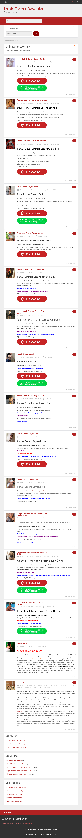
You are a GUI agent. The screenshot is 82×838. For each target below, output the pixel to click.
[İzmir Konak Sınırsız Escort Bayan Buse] (10, 319)
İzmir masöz (20, 365)
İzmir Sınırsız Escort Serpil (14, 794)
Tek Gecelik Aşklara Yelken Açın (17, 744)
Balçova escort (33, 685)
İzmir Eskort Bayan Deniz (14, 760)
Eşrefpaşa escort (30, 244)
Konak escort (29, 62)
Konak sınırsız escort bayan (39, 281)
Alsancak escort (24, 189)
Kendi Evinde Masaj (25, 354)
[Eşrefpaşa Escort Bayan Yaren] (10, 241)
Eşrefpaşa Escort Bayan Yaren (30, 233)
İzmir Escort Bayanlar (24, 8)
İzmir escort (23, 62)
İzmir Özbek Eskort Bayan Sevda (31, 59)
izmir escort (20, 711)
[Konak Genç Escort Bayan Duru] (10, 403)
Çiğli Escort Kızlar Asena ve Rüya (17, 787)
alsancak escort (31, 834)
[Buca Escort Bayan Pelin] (10, 194)
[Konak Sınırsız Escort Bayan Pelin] (10, 277)
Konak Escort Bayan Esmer (28, 434)
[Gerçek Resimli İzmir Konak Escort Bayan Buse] (10, 521)
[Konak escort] (10, 651)
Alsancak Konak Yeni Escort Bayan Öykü (32, 553)
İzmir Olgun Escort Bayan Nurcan (16, 764)
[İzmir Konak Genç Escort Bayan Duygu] (10, 610)
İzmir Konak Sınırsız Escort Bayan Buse (31, 312)
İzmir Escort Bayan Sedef (14, 797)
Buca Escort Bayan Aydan (14, 801)
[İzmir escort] (10, 690)
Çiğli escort (56, 685)
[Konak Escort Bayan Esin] (10, 487)
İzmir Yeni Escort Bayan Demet (13, 823)
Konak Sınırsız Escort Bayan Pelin (31, 269)
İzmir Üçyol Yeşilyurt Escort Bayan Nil (18, 774)
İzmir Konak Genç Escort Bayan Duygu (30, 603)
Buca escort (49, 685)
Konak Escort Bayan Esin (27, 479)
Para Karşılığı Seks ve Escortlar (17, 747)
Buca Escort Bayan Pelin (27, 187)
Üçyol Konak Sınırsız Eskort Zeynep (32, 100)
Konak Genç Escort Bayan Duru (30, 396)
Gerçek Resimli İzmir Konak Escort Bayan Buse (32, 515)
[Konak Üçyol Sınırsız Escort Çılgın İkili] (10, 148)
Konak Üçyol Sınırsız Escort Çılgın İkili (31, 141)
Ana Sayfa (7, 40)
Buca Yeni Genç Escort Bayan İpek (17, 791)
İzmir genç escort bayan (35, 615)
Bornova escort (41, 685)
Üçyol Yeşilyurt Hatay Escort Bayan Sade (19, 767)
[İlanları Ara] (36, 33)
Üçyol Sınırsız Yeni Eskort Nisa (16, 740)
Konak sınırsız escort (35, 324)
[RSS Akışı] (6, 2)
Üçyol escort (37, 62)
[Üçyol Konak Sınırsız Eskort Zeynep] (10, 108)
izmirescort (45, 62)
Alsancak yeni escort (37, 565)
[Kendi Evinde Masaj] (10, 362)
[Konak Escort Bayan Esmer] (10, 441)
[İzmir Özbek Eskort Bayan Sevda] (10, 67)
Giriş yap (74, 2)
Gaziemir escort (63, 685)
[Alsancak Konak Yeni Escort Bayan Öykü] (10, 560)
